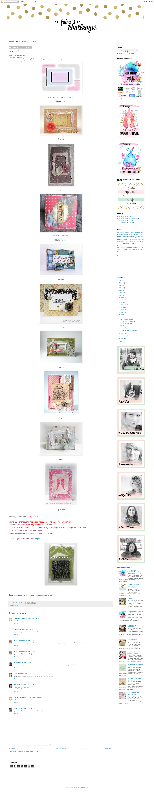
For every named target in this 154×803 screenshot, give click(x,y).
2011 (120, 295)
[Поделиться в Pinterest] (34, 603)
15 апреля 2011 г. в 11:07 (28, 640)
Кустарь (40, 539)
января (123, 338)
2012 (120, 293)
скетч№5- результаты (126, 328)
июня (122, 312)
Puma (15, 708)
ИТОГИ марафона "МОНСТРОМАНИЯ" (133, 571)
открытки (140, 241)
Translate (131, 53)
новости (134, 239)
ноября (123, 300)
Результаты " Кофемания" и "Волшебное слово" (128, 322)
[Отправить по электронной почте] (26, 603)
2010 (120, 341)
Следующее (12, 748)
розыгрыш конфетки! (126, 319)
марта (123, 333)
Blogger (85, 787)
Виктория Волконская (20, 697)
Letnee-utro (17, 640)
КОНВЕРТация (140, 236)
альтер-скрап (120, 232)
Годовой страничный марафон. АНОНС (133, 585)
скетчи (16, 605)
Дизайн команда (123, 236)
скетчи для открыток (132, 247)
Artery (15, 673)
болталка (127, 232)
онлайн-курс (120, 241)
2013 (120, 290)
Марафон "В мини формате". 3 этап (132, 652)
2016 (120, 283)
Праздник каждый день (123, 245)
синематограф (134, 245)
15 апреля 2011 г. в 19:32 (28, 684)
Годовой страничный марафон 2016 (130, 234)
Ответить (16, 623)
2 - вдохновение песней (126, 220)
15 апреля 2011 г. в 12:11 (25, 673)
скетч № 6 (123, 325)
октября (123, 302)
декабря (123, 297)
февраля (123, 336)
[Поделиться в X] (30, 603)
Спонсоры (25, 41)
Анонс (121, 225)
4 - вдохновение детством (126, 216)
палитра (119, 244)
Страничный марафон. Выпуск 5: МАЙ (134, 693)
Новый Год (141, 239)
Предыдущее (108, 748)
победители (128, 244)
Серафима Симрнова (20, 618)
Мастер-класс (139, 238)
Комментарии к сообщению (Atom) (29, 751)
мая (122, 314)
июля (122, 309)
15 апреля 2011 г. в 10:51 (29, 629)
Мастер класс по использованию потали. (134, 640)
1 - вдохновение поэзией (126, 222)
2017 (120, 280)
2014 (120, 288)
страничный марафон (136, 249)
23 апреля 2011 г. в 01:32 (25, 708)
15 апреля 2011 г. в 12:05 (24, 662)
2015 (120, 285)
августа (123, 307)
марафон (129, 238)
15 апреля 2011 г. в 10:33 (35, 618)
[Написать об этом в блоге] (28, 603)
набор (129, 239)
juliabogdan (17, 684)
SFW (118, 251)
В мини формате (135, 232)
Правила (33, 41)
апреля (123, 317)
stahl (15, 662)
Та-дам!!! (130, 598)
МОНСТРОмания (122, 239)
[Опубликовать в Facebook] (32, 603)
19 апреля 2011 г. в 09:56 (35, 697)
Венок (142, 232)
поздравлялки (139, 244)
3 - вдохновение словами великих (129, 218)
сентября (124, 305)
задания (132, 236)
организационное (130, 241)
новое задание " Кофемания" (129, 330)
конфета (119, 238)
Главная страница (14, 41)
